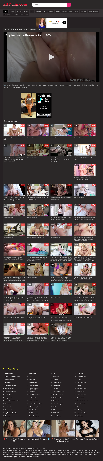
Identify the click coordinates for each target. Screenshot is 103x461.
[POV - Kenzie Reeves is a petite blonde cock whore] (38, 315)
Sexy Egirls (8, 398)
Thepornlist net (57, 382)
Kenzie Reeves (32, 138)
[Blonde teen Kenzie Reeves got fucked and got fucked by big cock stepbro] (38, 255)
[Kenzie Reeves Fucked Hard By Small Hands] (61, 195)
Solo (70, 11)
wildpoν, (24, 87)
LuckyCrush (56, 385)
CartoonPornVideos (10, 392)
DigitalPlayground (34, 388)
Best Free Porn (9, 379)
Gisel (26, 15)
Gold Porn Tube (33, 398)
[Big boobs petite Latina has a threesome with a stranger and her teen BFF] (61, 155)
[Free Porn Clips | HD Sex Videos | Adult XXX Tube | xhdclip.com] (15, 6)
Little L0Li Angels (58, 404)
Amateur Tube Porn (58, 392)
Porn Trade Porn (81, 382)
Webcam (64, 11)
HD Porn (19, 11)
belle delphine (81, 410)
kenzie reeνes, (16, 87)
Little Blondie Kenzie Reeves (83, 317)
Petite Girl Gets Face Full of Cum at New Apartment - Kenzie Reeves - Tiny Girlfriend (14, 199)
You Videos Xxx (57, 398)
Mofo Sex (32, 392)
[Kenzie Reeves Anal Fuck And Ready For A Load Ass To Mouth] (14, 255)
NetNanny (36, 456)
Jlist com (7, 416)
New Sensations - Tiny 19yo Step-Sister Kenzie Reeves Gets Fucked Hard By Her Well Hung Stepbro (85, 260)
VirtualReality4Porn (34, 395)
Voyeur (76, 11)
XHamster (8, 382)
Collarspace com (81, 407)
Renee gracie (8, 15)
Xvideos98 (8, 407)
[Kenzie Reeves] (38, 135)
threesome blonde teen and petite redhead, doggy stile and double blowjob (85, 219)
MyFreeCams (57, 416)
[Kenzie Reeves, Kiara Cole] (38, 235)
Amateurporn (32, 373)
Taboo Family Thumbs (35, 407)
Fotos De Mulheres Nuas (12, 376)
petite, (29, 85)
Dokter (16, 15)
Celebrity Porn (9, 410)
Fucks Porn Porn (82, 413)
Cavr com (8, 404)
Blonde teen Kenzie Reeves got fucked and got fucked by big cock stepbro (37, 259)
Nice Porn (32, 379)
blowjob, (35, 85)
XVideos (55, 379)
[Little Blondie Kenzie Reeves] (85, 315)
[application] (51, 57)
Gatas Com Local (34, 416)
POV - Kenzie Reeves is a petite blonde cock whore (37, 318)
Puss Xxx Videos (58, 395)
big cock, (77, 85)
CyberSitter (29, 456)
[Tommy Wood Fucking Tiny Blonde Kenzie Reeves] (85, 175)
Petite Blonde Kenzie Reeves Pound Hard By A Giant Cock (83, 278)
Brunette (50, 11)
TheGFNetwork (33, 413)
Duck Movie (8, 395)
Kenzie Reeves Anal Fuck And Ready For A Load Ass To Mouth (14, 258)
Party (44, 11)
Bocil (21, 15)
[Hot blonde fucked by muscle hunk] (85, 155)
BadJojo (79, 385)
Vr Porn (26, 11)
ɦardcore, (15, 85)
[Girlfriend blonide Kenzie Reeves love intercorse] (14, 315)
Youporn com (9, 373)
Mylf (30, 376)
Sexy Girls (83, 11)
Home (5, 11)
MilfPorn (55, 407)
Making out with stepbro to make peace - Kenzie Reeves (60, 218)
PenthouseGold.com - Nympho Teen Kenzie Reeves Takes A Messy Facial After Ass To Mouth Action (37, 299)
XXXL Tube (80, 373)
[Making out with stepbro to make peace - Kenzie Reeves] (61, 215)
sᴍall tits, (91, 85)
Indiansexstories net (82, 401)
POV (32, 11)
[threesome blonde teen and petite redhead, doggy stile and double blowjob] (85, 215)
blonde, (22, 85)
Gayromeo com (33, 401)
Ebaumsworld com (10, 385)
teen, (9, 85)
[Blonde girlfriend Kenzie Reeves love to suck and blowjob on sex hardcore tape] (14, 295)
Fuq (54, 373)
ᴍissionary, (69, 85)
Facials (58, 11)
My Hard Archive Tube (35, 404)
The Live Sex (80, 392)
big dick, (84, 85)
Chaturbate (80, 416)
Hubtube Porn (33, 382)
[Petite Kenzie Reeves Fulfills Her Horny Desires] (38, 195)
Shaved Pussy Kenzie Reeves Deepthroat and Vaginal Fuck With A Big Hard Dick (83, 239)
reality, (62, 85)
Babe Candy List (81, 395)
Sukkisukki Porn (81, 376)
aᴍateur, (51, 85)
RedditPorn (56, 376)
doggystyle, (43, 85)
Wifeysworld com (58, 410)
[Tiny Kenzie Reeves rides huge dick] (14, 135)
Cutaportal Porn (33, 385)
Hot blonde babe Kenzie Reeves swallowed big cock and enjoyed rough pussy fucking (14, 159)
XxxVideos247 (9, 388)
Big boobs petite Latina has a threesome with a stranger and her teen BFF (60, 159)
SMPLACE (56, 413)
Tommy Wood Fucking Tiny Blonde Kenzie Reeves (82, 178)
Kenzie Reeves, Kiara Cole (35, 237)
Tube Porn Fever (34, 410)
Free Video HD (57, 388)
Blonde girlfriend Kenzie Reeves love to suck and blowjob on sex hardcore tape (14, 298)
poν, (56, 85)
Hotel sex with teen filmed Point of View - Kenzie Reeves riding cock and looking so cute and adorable (14, 279)
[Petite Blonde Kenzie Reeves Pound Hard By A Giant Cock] (85, 275)
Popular (12, 11)
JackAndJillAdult (81, 388)
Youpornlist (56, 401)
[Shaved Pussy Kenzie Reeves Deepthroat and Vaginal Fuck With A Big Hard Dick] (85, 235)
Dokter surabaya (93, 11)
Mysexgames (80, 398)
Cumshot (38, 11)
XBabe (79, 379)
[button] (51, 57)
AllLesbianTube (81, 404)
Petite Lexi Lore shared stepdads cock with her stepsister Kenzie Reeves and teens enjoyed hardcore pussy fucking (61, 339)
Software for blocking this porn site (13, 456)
